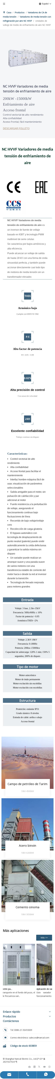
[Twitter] (39, 1067)
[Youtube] (44, 1067)
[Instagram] (49, 1067)
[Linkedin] (34, 1067)
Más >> (44, 937)
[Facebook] (29, 1067)
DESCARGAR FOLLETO (16, 128)
